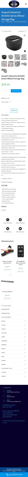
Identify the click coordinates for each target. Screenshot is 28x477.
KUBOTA (3, 348)
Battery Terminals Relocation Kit (7, 262)
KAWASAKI (3, 344)
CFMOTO (3, 329)
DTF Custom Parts (6, 317)
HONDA (3, 336)
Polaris (3, 360)
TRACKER (3, 372)
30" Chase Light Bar (7, 291)
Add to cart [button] (7, 269)
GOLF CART (4, 332)
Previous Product (7, 31)
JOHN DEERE (4, 340)
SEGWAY (3, 364)
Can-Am (3, 325)
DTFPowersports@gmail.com (14, 401)
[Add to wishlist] (11, 102)
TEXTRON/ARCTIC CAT (6, 368)
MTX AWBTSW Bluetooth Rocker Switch (20, 263)
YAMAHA (3, 376)
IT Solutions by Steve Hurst (19, 471)
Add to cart (16, 90)
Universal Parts (9, 21)
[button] (24, 35)
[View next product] (25, 31)
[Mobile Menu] (26, 4)
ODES (2, 356)
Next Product (21, 31)
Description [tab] (14, 110)
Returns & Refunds (17, 469)
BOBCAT (3, 321)
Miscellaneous (5, 309)
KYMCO (3, 352)
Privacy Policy (10, 469)
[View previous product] (2, 31)
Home (2, 21)
